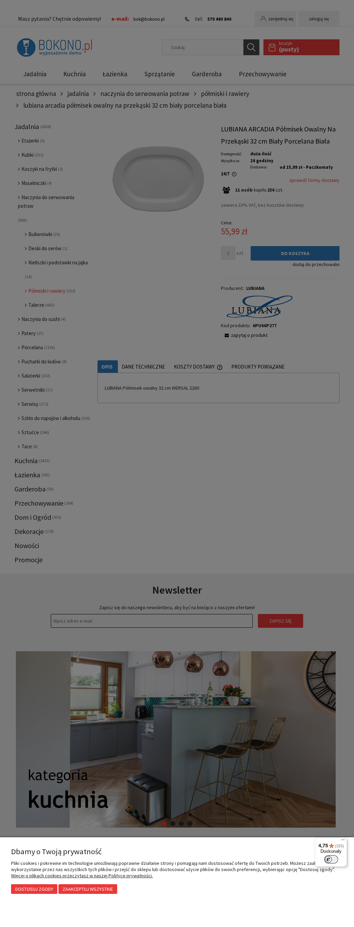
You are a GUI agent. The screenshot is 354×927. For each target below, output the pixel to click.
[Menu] (343, 841)
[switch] (331, 859)
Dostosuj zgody (34, 889)
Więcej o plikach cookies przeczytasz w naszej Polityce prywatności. (82, 875)
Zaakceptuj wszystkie (88, 889)
